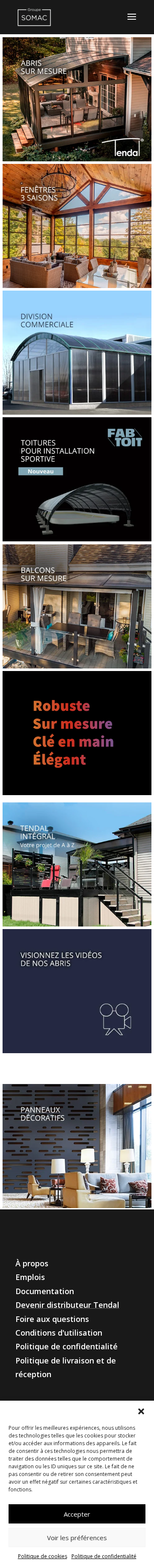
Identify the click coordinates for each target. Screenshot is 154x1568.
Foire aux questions (52, 1319)
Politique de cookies (42, 1556)
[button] (141, 1411)
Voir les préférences (77, 1537)
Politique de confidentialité (103, 1556)
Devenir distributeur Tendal (67, 1305)
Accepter (77, 1514)
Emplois (30, 1277)
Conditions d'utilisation (58, 1332)
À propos (31, 1263)
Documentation (44, 1291)
